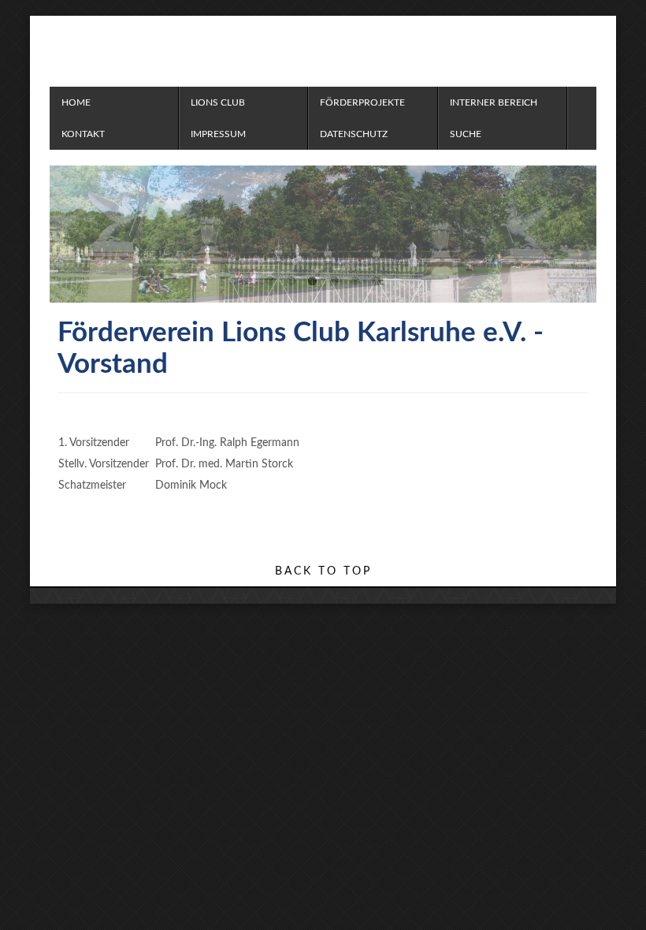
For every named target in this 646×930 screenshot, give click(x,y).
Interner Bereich (493, 102)
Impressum (218, 134)
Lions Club (218, 102)
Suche (465, 134)
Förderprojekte (362, 102)
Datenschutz (354, 134)
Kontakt (83, 134)
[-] (286, 47)
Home (76, 102)
